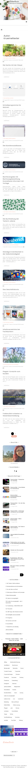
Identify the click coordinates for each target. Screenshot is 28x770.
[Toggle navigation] (1, 30)
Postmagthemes (21, 767)
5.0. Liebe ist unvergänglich (12, 598)
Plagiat (5, 708)
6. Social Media (9, 623)
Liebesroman (7, 698)
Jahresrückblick (7, 686)
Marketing (6, 702)
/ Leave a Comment (12, 60)
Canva (21, 668)
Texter (5, 714)
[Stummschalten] (21, 654)
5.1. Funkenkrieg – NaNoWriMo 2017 (14, 605)
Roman (17, 708)
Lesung (21, 692)
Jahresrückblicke (9, 629)
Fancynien (14, 677)
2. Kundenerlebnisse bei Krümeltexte (10, 244)
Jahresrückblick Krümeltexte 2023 (17, 535)
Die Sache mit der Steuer (12, 65)
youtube (6, 720)
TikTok (11, 714)
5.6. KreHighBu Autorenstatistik (13, 614)
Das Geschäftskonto (11, 289)
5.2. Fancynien (9, 608)
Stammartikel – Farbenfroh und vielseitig (17, 480)
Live (14, 698)
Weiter (14, 436)
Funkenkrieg (15, 680)
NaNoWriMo (7, 705)
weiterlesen (6, 76)
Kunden (14, 689)
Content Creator (8, 671)
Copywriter (17, 671)
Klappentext (17, 686)
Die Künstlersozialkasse (12, 146)
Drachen (18, 674)
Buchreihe (15, 668)
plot (12, 708)
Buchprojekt (7, 668)
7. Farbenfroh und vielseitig (12, 626)
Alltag (5, 662)
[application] (14, 649)
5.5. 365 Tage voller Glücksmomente (14, 611)
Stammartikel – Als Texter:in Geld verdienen (17, 527)
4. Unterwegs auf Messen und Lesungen (15, 592)
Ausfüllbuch (6, 665)
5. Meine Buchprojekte (11, 595)
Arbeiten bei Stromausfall (16, 550)
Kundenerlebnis (7, 692)
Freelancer (6, 680)
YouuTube (13, 720)
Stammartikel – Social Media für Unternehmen (17, 488)
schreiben (6, 711)
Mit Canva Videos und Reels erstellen (17, 566)
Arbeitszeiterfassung (15, 662)
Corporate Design (8, 674)
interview (14, 683)
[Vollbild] (23, 654)
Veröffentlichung (8, 717)
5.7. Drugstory (9, 617)
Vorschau (17, 717)
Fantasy (21, 677)
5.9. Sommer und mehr (11, 620)
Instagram (6, 683)
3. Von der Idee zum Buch (8, 98)
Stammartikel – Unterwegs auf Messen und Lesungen (17, 511)
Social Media (15, 711)
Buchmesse (15, 665)
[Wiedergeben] (4, 654)
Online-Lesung (16, 705)
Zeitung (21, 720)
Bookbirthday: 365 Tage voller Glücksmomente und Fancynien (17, 559)
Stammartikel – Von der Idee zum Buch (17, 503)
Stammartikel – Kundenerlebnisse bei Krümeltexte (15, 496)
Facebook (6, 677)
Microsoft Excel (15, 702)
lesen (15, 692)
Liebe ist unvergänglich (9, 695)
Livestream (20, 698)
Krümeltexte (14, 1)
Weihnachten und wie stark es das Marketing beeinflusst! (17, 543)
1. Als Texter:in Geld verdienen (9, 58)
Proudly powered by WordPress (9, 765)
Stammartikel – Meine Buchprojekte (15, 519)
